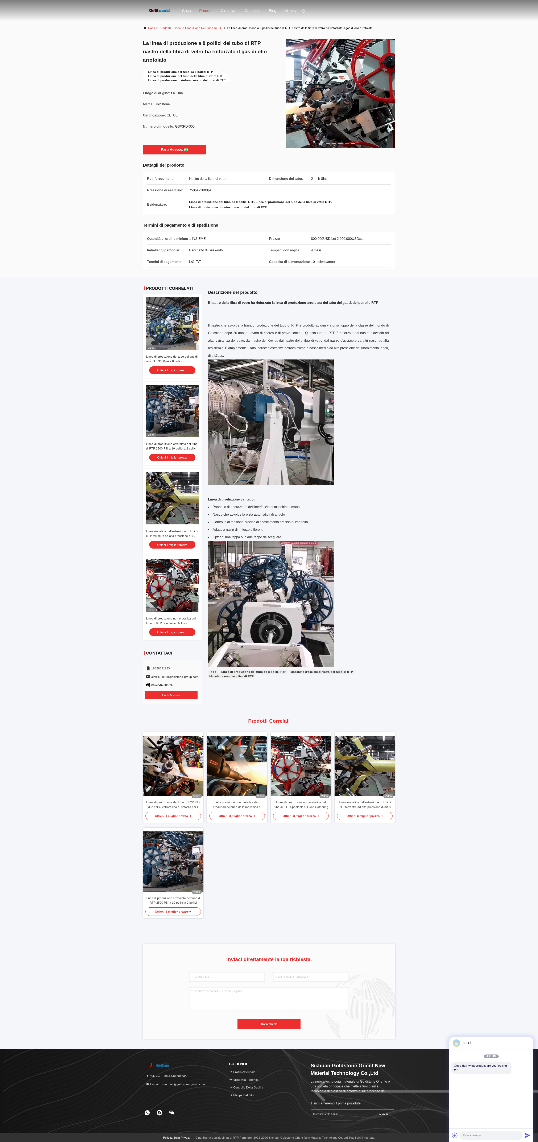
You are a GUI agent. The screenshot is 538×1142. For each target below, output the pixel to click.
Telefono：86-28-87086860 (168, 1076)
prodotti (165, 28)
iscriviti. (383, 1114)
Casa (186, 11)
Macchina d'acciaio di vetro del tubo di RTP (321, 671)
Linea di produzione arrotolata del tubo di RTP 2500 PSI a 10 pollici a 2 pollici (173, 900)
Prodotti (205, 11)
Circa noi (228, 11)
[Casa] (159, 10)
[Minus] (527, 1042)
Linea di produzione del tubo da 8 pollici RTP (253, 671)
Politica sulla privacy (176, 1137)
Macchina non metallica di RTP (231, 676)
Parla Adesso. (172, 149)
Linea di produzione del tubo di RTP (198, 28)
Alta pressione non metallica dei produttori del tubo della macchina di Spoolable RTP (237, 805)
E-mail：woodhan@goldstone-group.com (177, 1084)
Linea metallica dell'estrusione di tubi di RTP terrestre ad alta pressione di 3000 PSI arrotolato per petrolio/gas (172, 535)
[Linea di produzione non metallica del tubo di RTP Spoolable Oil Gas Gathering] (301, 766)
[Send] (527, 1135)
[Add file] (455, 1135)
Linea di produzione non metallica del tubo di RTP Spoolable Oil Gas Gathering (171, 623)
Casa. (152, 28)
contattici (252, 11)
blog (272, 11)
